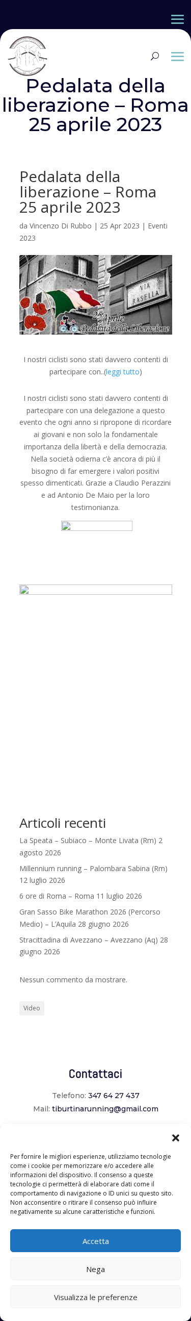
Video (31, 1008)
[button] (176, 1137)
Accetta (96, 1241)
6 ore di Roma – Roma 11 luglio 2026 (80, 896)
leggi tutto (123, 371)
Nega (95, 1269)
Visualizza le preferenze (96, 1297)
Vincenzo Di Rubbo (61, 226)
